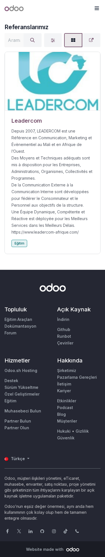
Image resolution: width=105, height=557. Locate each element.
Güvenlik (65, 437)
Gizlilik (82, 431)
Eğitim (19, 243)
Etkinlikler (66, 400)
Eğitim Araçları (18, 319)
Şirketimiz (66, 370)
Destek (11, 380)
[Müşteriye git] (52, 81)
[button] (96, 8)
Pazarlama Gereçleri (77, 377)
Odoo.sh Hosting (20, 370)
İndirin (63, 319)
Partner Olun (16, 427)
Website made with (45, 549)
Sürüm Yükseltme (21, 387)
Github (63, 329)
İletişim (64, 384)
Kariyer (64, 390)
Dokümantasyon (20, 326)
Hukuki (64, 431)
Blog (61, 414)
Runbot (64, 336)
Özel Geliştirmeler (21, 394)
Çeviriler (65, 343)
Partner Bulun (17, 421)
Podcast (65, 407)
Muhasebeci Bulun (22, 410)
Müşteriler (67, 421)
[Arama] (32, 40)
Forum (10, 332)
